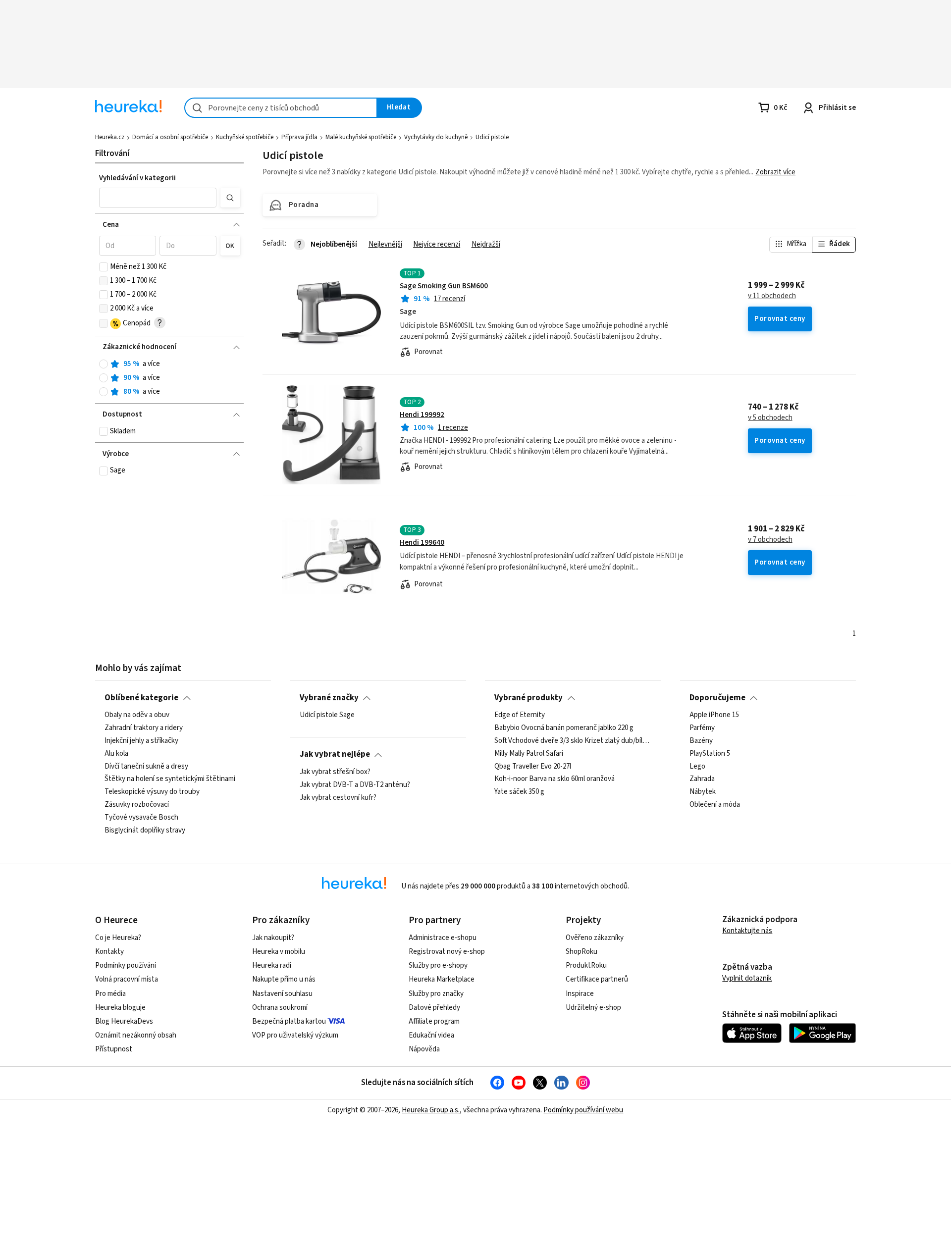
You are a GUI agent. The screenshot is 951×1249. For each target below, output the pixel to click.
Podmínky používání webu (583, 1110)
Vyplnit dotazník (747, 978)
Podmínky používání (125, 965)
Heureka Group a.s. (431, 1110)
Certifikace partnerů (597, 979)
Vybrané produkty (528, 698)
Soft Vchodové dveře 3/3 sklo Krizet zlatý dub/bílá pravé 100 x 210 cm (572, 741)
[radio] (103, 364)
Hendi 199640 (422, 542)
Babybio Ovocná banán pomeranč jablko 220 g (564, 728)
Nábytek (702, 792)
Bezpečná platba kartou (289, 1021)
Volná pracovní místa (126, 979)
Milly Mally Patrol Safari (528, 754)
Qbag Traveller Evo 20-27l (532, 767)
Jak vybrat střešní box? (335, 772)
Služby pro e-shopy (438, 965)
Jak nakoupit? (273, 938)
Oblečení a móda (714, 805)
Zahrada (702, 779)
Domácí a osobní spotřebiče (170, 137)
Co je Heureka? (118, 938)
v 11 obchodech (772, 296)
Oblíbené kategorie (141, 698)
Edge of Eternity (519, 715)
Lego (697, 767)
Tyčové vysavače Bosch (141, 818)
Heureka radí (271, 965)
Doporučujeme (717, 698)
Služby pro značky (436, 994)
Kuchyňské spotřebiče (244, 137)
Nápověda (424, 1049)
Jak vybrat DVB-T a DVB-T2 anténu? (355, 785)
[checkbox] (103, 266)
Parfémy (702, 728)
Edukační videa (431, 1035)
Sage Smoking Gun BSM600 (444, 286)
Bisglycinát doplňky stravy (145, 830)
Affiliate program (434, 1021)
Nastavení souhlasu (282, 994)
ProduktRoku (586, 965)
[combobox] (280, 108)
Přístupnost (113, 1049)
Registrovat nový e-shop (447, 951)
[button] (158, 198)
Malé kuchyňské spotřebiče (360, 137)
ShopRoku (581, 951)
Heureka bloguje (120, 1007)
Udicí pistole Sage (327, 715)
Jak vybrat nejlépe (335, 754)
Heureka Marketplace (442, 979)
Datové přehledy (434, 1007)
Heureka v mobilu (278, 951)
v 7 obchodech (770, 540)
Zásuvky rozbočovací (137, 805)
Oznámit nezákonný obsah (135, 1035)
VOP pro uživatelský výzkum (295, 1035)
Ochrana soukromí (280, 1007)
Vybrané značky (329, 698)
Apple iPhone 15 (714, 715)
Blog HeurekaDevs (124, 1021)
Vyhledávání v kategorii (137, 178)
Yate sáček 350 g (519, 792)
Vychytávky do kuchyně (436, 137)
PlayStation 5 (709, 754)
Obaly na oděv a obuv (137, 715)
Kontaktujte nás (747, 931)
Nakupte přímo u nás (284, 979)
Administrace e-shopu (442, 938)
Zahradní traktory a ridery (144, 728)
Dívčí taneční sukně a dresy (146, 767)
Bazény (701, 741)
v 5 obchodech (770, 418)
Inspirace (580, 994)
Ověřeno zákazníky (595, 938)
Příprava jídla (299, 137)
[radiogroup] (169, 378)
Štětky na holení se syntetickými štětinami (170, 779)
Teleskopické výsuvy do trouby (152, 792)
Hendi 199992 (422, 415)
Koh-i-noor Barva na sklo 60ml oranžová (554, 779)
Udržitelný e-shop (593, 1007)
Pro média (110, 994)
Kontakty (109, 951)
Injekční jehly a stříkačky (141, 741)
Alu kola (116, 754)
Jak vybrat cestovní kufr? (338, 797)
